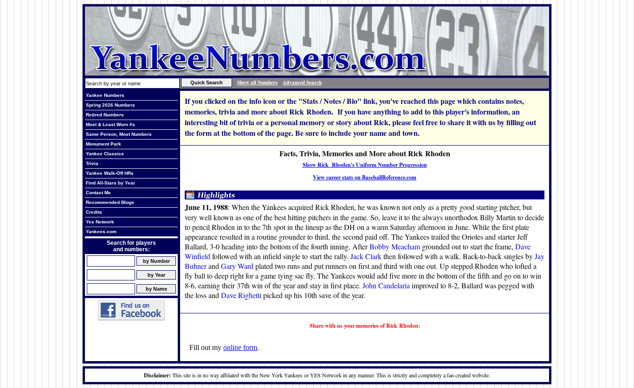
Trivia (92, 163)
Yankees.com (101, 231)
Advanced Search (302, 82)
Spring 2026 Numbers (110, 105)
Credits (94, 212)
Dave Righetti (241, 295)
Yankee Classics (105, 153)
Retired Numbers (105, 114)
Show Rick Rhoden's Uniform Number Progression (365, 165)
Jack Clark (366, 256)
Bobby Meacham (394, 246)
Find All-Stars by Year (110, 182)
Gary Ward (237, 266)
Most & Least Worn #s (110, 124)
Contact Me (98, 192)
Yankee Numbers (105, 95)
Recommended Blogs (110, 202)
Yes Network (100, 221)
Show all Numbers (257, 82)
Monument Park (103, 143)
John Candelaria (386, 285)
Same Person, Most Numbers (119, 134)
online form (240, 347)
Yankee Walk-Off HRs (110, 173)
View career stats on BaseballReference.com (364, 177)
